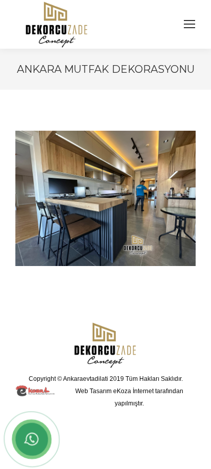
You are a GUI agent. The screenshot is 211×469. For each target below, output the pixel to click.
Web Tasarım (93, 391)
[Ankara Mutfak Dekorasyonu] (105, 198)
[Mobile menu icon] (189, 24)
